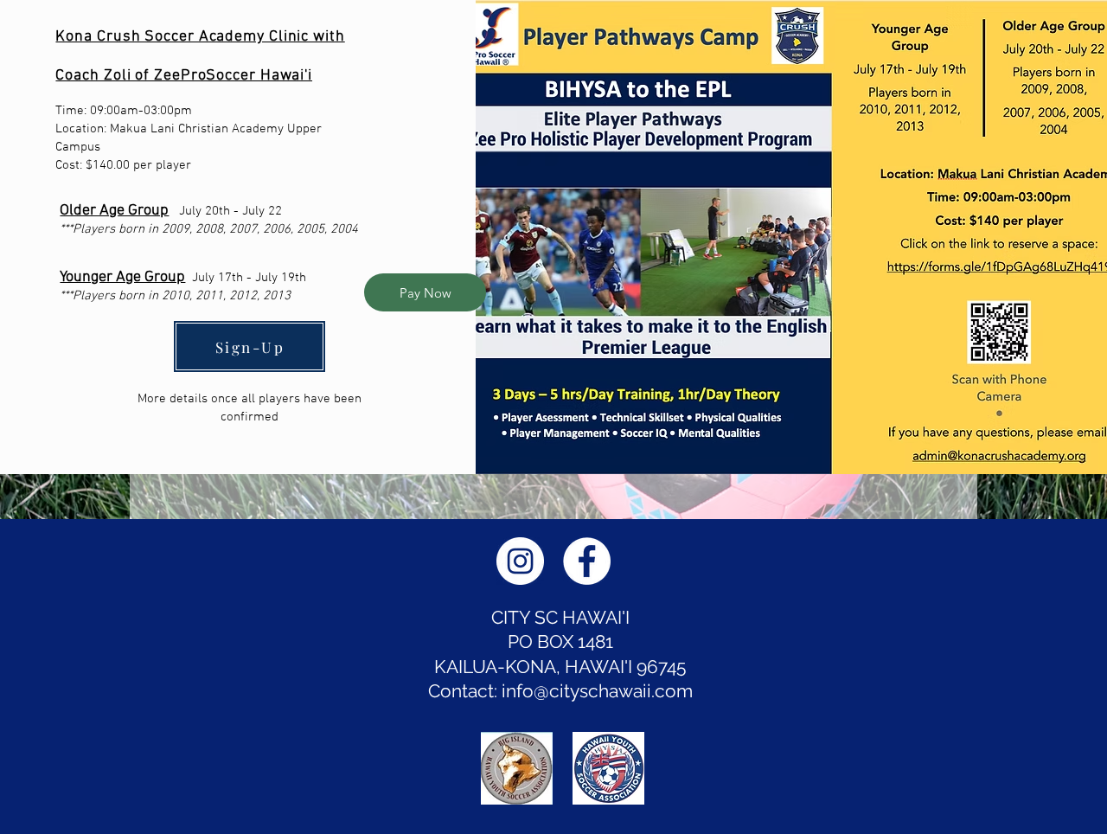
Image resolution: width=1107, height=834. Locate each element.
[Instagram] (520, 561)
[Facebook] (587, 561)
